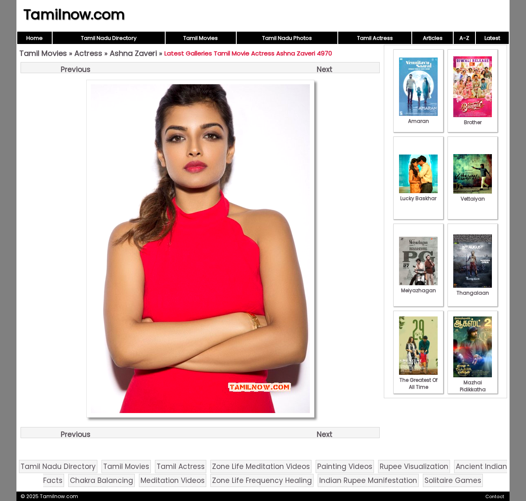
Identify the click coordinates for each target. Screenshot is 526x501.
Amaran (418, 121)
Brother (473, 122)
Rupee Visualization (414, 466)
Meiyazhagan (418, 290)
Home (34, 38)
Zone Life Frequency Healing (262, 480)
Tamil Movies (200, 38)
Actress (88, 53)
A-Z (464, 38)
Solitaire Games (452, 480)
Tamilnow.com (74, 14)
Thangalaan (473, 292)
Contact (494, 496)
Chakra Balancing (101, 480)
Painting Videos (344, 466)
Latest (492, 38)
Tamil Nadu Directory (108, 38)
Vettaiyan (473, 198)
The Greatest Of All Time (418, 383)
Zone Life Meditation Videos (261, 466)
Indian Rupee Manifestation (368, 480)
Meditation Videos (173, 480)
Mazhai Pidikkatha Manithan (473, 389)
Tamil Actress (375, 38)
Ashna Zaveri (133, 53)
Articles (433, 38)
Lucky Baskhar (418, 198)
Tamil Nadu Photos (287, 38)
